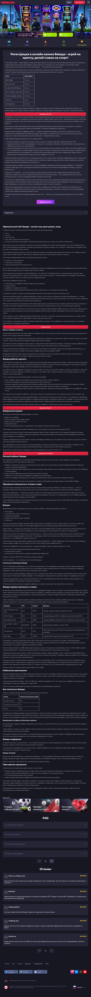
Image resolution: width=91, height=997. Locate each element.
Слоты (7, 964)
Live (13, 964)
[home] (8, 2)
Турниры (28, 964)
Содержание (38, 964)
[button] (89, 22)
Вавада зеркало (45, 202)
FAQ (47, 964)
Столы (20, 964)
